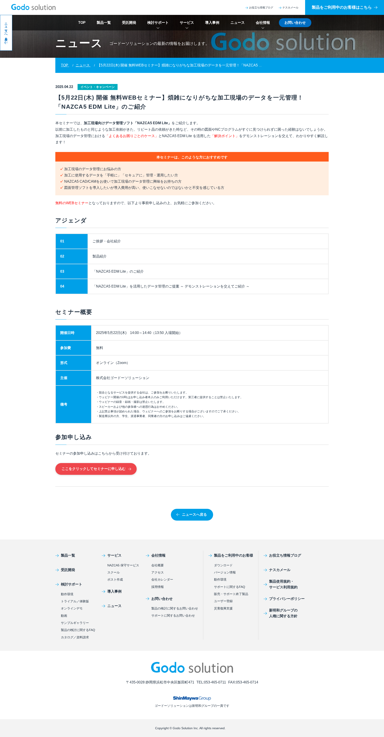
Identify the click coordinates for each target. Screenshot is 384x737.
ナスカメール (290, 7)
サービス (187, 22)
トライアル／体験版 (75, 601)
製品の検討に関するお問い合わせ (174, 608)
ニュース (237, 22)
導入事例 (212, 22)
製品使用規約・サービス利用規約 (283, 584)
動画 (64, 615)
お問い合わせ (295, 22)
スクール (113, 572)
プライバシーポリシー (287, 599)
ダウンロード (223, 565)
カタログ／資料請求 (75, 637)
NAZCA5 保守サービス (123, 565)
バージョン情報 (225, 572)
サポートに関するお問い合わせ (173, 615)
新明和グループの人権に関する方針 (283, 613)
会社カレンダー (162, 579)
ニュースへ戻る (194, 514)
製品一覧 (104, 22)
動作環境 (67, 594)
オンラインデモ (72, 608)
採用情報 (157, 587)
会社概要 (157, 565)
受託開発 (129, 22)
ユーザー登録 (223, 601)
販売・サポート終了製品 (231, 594)
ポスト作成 (115, 579)
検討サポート (158, 22)
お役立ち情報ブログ (261, 7)
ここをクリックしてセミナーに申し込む (94, 469)
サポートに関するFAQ (229, 587)
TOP (82, 22)
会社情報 (263, 22)
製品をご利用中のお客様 (233, 555)
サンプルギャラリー (75, 623)
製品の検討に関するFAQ (78, 630)
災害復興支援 (223, 608)
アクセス (157, 572)
